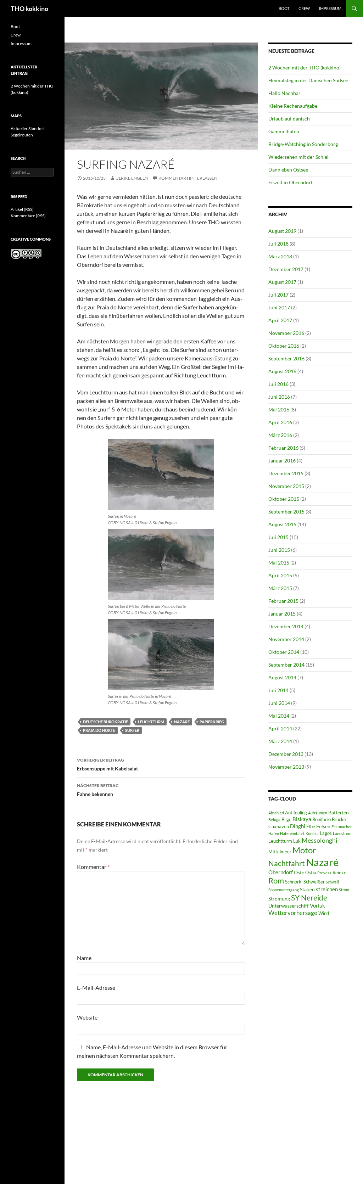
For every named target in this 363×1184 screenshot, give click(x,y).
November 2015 (286, 486)
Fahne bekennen (98, 790)
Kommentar (93, 866)
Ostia (310, 872)
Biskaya (301, 819)
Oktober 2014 (283, 652)
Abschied (276, 812)
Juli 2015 (278, 537)
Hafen (273, 833)
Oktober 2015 (283, 499)
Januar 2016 (282, 461)
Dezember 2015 (285, 473)
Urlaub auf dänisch (289, 119)
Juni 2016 (279, 397)
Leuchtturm (151, 721)
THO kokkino (29, 8)
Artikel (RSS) (22, 209)
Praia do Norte (99, 730)
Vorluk (317, 905)
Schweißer (314, 882)
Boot (284, 8)
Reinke (339, 872)
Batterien (338, 812)
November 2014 (286, 639)
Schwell (332, 882)
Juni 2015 (279, 550)
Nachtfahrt (286, 863)
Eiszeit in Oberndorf (290, 182)
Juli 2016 (278, 384)
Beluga (274, 819)
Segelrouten (22, 135)
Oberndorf (280, 872)
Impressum (330, 8)
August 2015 (282, 524)
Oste (299, 872)
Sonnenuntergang (283, 889)
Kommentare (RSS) (28, 215)
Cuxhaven (278, 826)
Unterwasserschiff (288, 906)
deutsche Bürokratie (105, 721)
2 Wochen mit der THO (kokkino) (304, 67)
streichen (327, 889)
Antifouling (296, 812)
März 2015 (280, 588)
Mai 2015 (278, 563)
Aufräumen (317, 812)
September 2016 (286, 358)
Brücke (339, 819)
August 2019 (282, 231)
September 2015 (286, 512)
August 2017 (282, 282)
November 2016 (286, 333)
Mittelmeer (279, 851)
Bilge (286, 819)
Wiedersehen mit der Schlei (298, 157)
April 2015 (280, 575)
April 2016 (280, 422)
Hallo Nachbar (284, 93)
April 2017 (280, 320)
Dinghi (297, 826)
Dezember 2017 (285, 269)
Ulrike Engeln (132, 178)
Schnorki (293, 882)
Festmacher (341, 826)
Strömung (279, 899)
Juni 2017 (279, 307)
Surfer (132, 730)
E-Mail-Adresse (96, 987)
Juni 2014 (279, 703)
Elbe (310, 826)
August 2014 (282, 677)
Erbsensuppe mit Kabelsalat (107, 764)
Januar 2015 (282, 614)
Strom (344, 889)
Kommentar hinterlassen (187, 178)
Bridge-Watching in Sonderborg (303, 144)
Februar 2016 (283, 448)
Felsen (323, 826)
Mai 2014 (278, 716)
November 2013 (286, 767)
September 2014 (286, 665)
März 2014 (280, 741)
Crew (304, 8)
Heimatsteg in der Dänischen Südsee (308, 80)
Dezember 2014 (285, 626)
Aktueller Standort (28, 128)
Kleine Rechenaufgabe (292, 106)
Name (84, 957)
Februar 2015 (283, 601)
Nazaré (182, 721)
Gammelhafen (283, 131)
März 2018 (280, 256)
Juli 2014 (278, 690)
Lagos (326, 833)
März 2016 (280, 435)
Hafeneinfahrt (292, 833)
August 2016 (282, 371)
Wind (323, 913)
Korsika (312, 833)
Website (87, 1017)
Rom (276, 880)
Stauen (307, 889)
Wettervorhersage (292, 912)
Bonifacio (321, 819)
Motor (304, 850)
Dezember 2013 (285, 754)
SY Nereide (309, 897)
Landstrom (342, 833)
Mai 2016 (278, 409)
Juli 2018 (278, 244)
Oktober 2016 (283, 346)
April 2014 (280, 728)
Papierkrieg (212, 721)
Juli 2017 (278, 295)
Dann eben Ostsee (288, 170)
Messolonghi (319, 840)
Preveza (324, 872)
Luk (297, 841)
